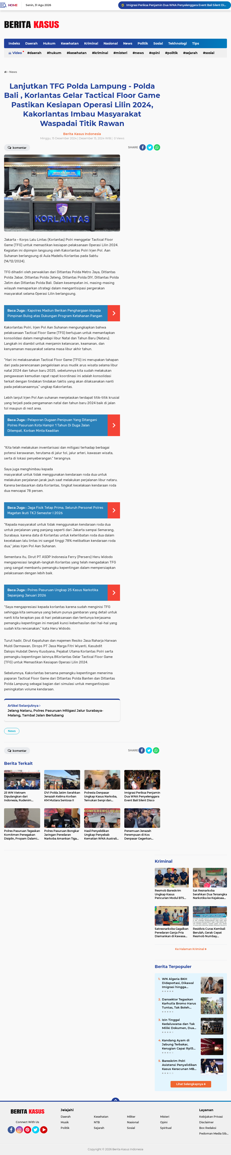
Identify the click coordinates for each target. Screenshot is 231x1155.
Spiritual (165, 1128)
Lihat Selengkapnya (190, 1084)
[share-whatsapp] (157, 147)
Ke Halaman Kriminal (190, 949)
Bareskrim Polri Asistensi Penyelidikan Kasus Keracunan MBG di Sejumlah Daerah (179, 1065)
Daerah (31, 43)
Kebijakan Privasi (211, 1116)
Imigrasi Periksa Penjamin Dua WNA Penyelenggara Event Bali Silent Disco (176, 5)
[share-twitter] (150, 147)
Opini (155, 53)
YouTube (46, 1135)
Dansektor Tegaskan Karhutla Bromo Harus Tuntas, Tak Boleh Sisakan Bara (179, 1003)
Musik (65, 1122)
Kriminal (91, 43)
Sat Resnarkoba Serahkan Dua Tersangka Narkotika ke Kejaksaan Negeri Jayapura (210, 894)
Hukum (49, 43)
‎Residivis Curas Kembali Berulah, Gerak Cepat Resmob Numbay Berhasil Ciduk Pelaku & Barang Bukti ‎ (209, 932)
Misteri (121, 53)
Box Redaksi (207, 1128)
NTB (97, 1122)
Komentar (19, 147)
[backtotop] (115, 1102)
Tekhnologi (177, 43)
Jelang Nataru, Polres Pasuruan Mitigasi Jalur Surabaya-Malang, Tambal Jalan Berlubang (55, 712)
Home (12, 5)
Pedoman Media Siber (214, 1133)
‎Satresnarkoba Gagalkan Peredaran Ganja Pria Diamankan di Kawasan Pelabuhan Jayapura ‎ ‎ (171, 932)
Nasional (111, 43)
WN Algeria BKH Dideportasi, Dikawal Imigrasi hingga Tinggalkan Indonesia (178, 983)
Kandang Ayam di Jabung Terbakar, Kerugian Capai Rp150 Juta (178, 1044)
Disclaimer (206, 1122)
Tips (195, 43)
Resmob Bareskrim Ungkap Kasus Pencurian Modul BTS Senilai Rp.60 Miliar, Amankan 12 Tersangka (170, 894)
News (127, 43)
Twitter (37, 1135)
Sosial (158, 43)
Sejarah (191, 53)
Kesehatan (70, 43)
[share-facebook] (142, 147)
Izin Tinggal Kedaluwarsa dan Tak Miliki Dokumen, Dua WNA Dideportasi (178, 1024)
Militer (131, 1116)
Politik (143, 43)
